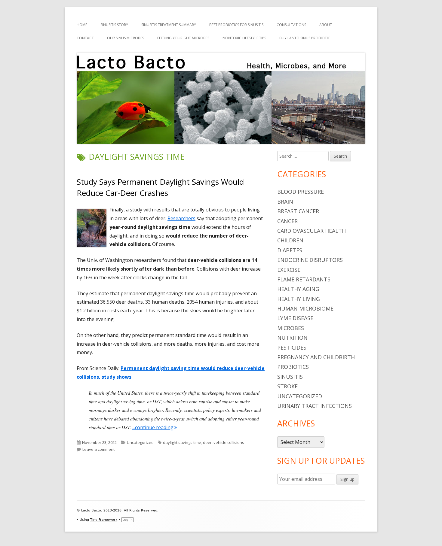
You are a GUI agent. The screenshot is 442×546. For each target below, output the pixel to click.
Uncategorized (140, 442)
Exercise (288, 269)
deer (207, 442)
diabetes (289, 250)
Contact (85, 38)
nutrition (292, 337)
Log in (127, 520)
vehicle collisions (228, 442)
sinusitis (290, 376)
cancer (287, 221)
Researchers (181, 218)
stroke (287, 386)
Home (82, 24)
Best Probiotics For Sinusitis (236, 24)
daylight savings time (182, 442)
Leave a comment (98, 449)
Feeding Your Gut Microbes (183, 38)
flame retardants (303, 279)
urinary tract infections (314, 405)
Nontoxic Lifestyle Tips (244, 38)
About (325, 24)
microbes (290, 328)
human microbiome (305, 308)
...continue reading (154, 427)
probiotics (293, 366)
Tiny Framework (103, 520)
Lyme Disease (295, 318)
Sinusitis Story (114, 24)
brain (285, 201)
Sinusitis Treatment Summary (168, 24)
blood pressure (300, 191)
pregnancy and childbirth (316, 357)
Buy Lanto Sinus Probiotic (304, 38)
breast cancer (298, 211)
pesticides (291, 347)
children (290, 240)
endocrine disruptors (310, 259)
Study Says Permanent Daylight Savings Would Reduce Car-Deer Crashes (160, 187)
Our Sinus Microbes (125, 38)
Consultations (291, 24)
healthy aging (298, 289)
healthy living (298, 298)
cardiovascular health (311, 230)
